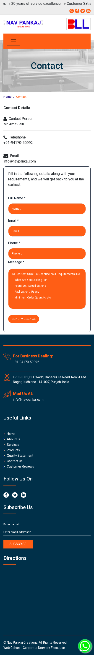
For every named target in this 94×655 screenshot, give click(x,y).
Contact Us (15, 461)
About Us (13, 439)
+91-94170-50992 (26, 362)
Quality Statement (20, 455)
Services (13, 444)
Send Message (24, 318)
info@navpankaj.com (28, 399)
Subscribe (18, 544)
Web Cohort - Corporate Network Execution (34, 648)
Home (7, 96)
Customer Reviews (20, 466)
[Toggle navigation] (13, 41)
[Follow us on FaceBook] (77, 10)
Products (13, 450)
